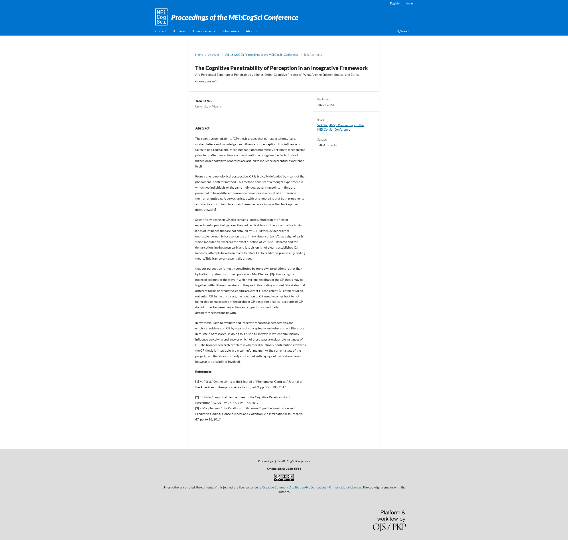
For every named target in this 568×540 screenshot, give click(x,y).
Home (199, 54)
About (250, 31)
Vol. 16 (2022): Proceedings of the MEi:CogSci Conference (261, 54)
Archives (179, 31)
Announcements (203, 31)
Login (409, 3)
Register (395, 3)
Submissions (230, 31)
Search (405, 31)
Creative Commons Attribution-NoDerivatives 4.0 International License (311, 487)
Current (160, 31)
